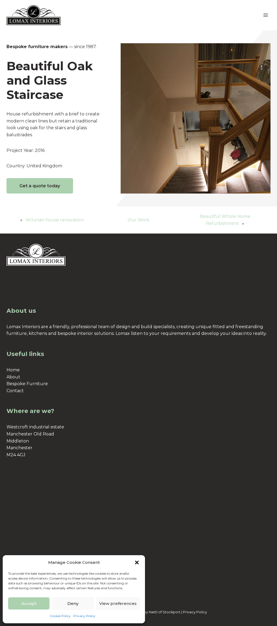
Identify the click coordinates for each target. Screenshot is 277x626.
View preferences (118, 603)
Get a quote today (39, 185)
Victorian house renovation (54, 219)
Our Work (139, 219)
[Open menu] (265, 15)
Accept (29, 603)
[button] (137, 562)
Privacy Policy (84, 616)
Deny (72, 603)
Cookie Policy (60, 616)
